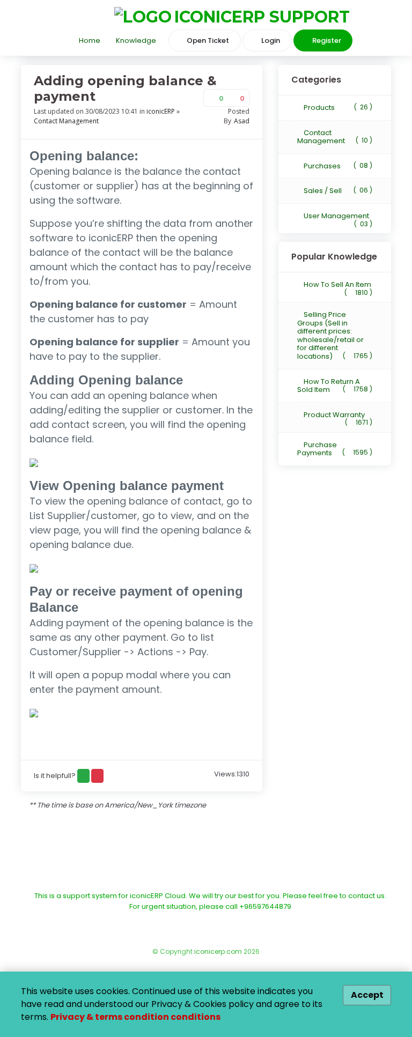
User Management (337, 217)
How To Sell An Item (337, 285)
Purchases (337, 166)
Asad (241, 120)
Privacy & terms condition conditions (135, 1017)
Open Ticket (207, 40)
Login (270, 40)
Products (337, 107)
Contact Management (66, 120)
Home (88, 40)
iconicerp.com (218, 951)
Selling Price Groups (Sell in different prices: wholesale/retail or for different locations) (334, 335)
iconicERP (160, 111)
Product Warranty (337, 416)
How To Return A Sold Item (334, 385)
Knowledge (135, 40)
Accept (367, 995)
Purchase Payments (334, 449)
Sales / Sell (337, 191)
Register (326, 40)
